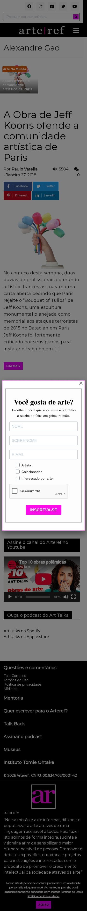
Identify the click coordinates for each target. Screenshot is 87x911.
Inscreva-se (43, 510)
